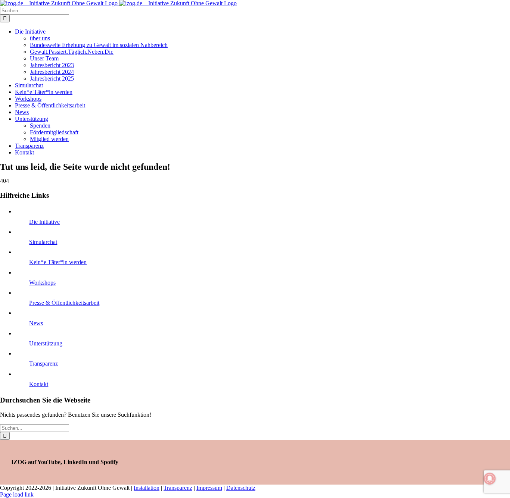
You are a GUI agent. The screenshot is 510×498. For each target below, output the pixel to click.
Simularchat (43, 242)
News (36, 323)
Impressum (209, 488)
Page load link (17, 494)
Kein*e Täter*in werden (58, 262)
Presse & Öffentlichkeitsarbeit (64, 303)
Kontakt (38, 384)
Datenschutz (240, 488)
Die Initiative (44, 222)
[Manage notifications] (490, 479)
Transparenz (43, 363)
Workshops (42, 282)
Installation (146, 488)
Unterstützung (45, 343)
